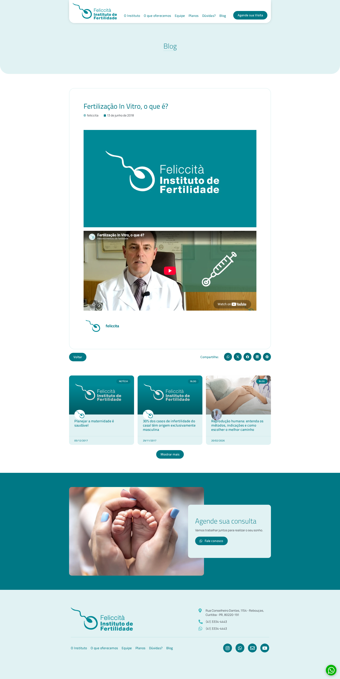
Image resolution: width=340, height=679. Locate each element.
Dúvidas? (209, 15)
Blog (222, 15)
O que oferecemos (157, 15)
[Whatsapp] (240, 648)
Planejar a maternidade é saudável (94, 423)
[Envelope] (252, 648)
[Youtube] (264, 648)
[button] (228, 357)
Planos (194, 15)
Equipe (180, 15)
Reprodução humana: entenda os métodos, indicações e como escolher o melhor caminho (237, 425)
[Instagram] (227, 648)
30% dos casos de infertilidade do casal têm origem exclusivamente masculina (169, 425)
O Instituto (132, 15)
